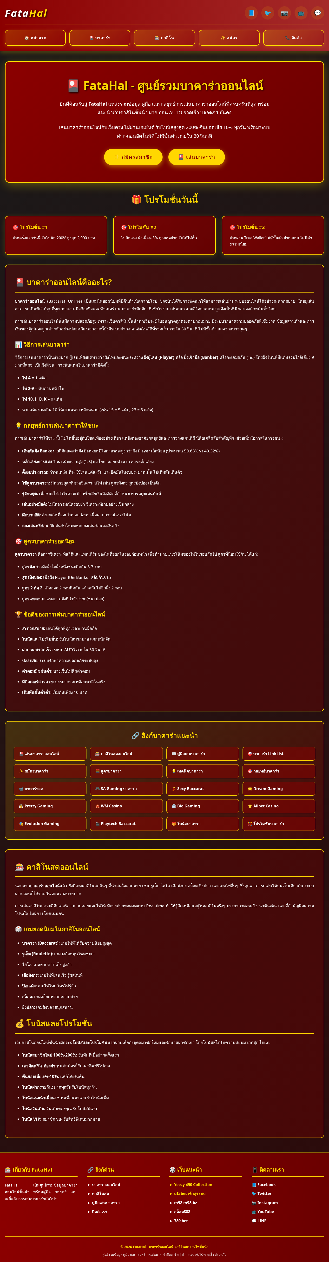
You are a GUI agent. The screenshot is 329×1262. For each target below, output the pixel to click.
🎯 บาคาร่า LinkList (265, 753)
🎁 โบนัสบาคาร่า (186, 823)
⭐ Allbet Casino (263, 806)
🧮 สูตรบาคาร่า (108, 771)
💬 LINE (259, 1220)
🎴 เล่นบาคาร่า (196, 157)
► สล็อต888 (179, 1211)
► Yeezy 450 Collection (190, 1184)
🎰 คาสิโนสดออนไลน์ (113, 753)
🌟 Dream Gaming (265, 788)
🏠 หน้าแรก (35, 37)
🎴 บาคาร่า (100, 37)
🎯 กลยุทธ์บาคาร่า (263, 771)
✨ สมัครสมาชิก (133, 157)
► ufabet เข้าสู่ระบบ (187, 1193)
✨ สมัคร (229, 37)
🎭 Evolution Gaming (39, 823)
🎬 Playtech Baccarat (115, 823)
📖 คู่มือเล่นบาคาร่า (188, 753)
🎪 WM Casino (108, 806)
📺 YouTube (263, 1211)
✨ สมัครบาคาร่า (33, 771)
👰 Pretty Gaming (36, 806)
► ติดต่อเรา (97, 1211)
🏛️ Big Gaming (185, 806)
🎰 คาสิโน (164, 37)
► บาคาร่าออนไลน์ (103, 1184)
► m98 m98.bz (183, 1202)
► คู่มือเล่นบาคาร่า (103, 1202)
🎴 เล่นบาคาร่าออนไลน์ (39, 753)
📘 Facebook (264, 1184)
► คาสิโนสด (98, 1193)
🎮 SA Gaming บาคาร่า (116, 788)
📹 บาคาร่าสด (31, 788)
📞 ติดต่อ (293, 37)
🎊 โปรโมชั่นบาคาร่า (266, 823)
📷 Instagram (265, 1202)
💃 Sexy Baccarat (187, 788)
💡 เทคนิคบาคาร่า (187, 771)
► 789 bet (178, 1220)
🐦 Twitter (261, 1193)
